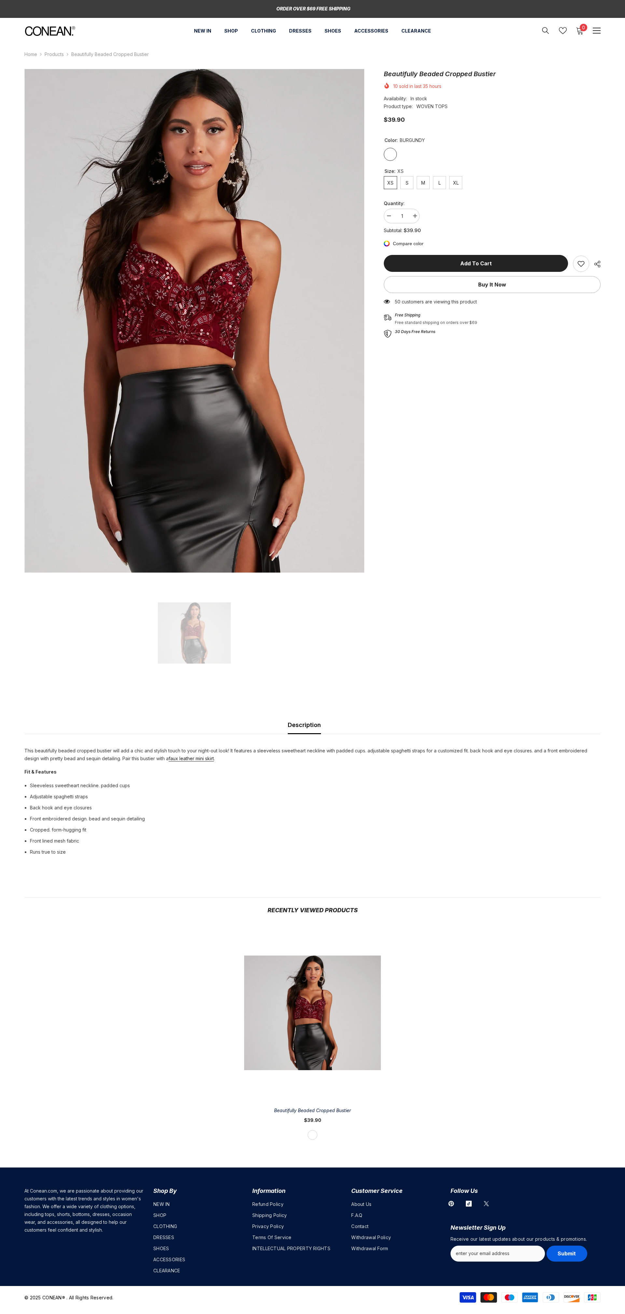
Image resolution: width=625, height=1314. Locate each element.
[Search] (545, 30)
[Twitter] (486, 1204)
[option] (194, 321)
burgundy (312, 1135)
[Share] (595, 264)
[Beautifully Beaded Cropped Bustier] (312, 1013)
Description (304, 724)
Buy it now (492, 284)
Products (54, 54)
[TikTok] (469, 1204)
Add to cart (476, 263)
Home (30, 54)
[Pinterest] (451, 1204)
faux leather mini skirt (191, 758)
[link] (581, 264)
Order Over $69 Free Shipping (313, 8)
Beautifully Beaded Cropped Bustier (312, 1110)
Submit (567, 1253)
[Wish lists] (563, 31)
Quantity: (394, 203)
